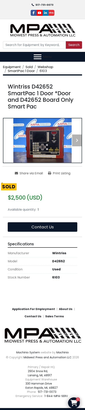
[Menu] (38, 57)
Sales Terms (54, 316)
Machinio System (28, 352)
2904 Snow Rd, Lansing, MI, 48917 (40, 373)
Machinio (62, 352)
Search (73, 45)
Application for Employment (33, 309)
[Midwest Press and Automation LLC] (42, 335)
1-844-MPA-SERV (56, 396)
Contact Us (42, 227)
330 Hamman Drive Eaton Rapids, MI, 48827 (42, 386)
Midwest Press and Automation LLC (48, 357)
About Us (65, 309)
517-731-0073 (44, 5)
